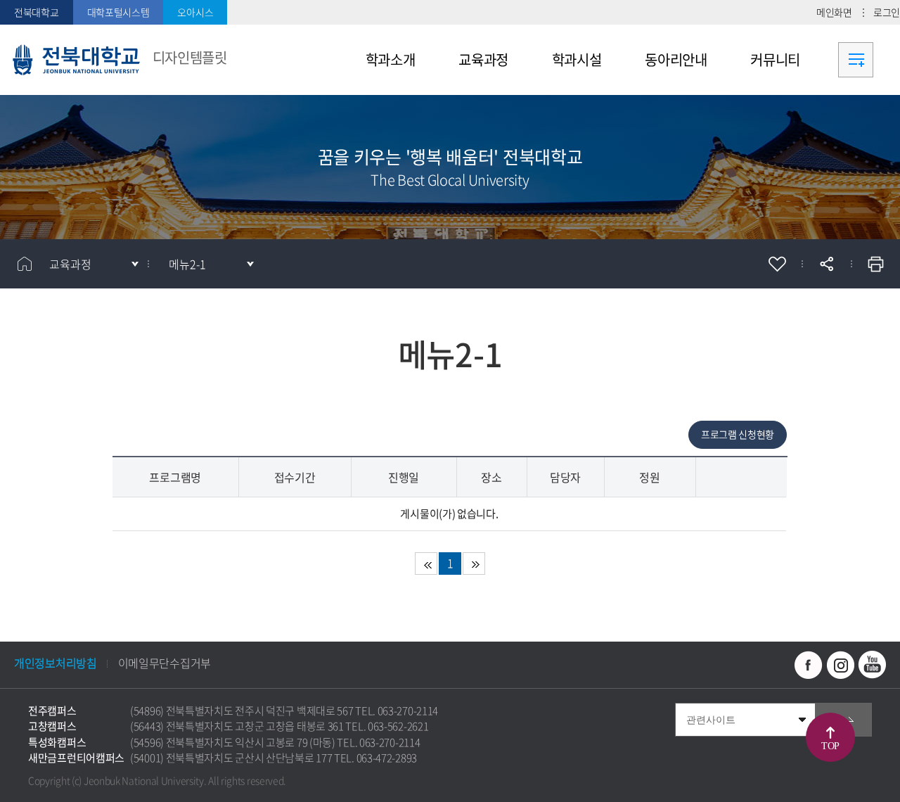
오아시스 (195, 12)
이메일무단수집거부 (164, 662)
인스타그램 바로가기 (840, 665)
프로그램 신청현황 (737, 434)
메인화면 (834, 12)
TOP (830, 746)
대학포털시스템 (118, 12)
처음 (426, 563)
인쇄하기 (875, 263)
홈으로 (24, 263)
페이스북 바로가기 (809, 665)
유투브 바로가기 (872, 665)
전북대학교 (36, 12)
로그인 (886, 12)
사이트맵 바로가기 (856, 60)
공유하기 (826, 263)
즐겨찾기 (777, 263)
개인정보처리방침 (55, 662)
